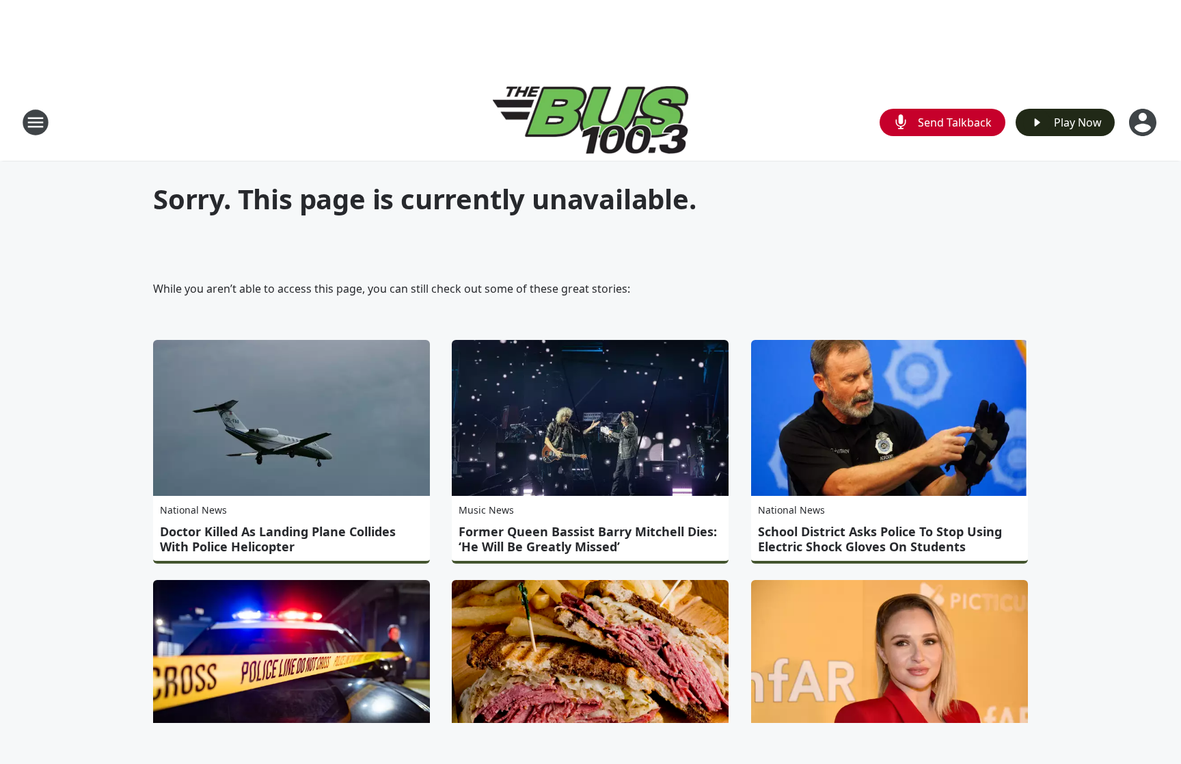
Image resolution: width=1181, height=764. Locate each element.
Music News (486, 509)
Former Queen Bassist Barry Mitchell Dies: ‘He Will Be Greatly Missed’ (588, 539)
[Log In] (1144, 122)
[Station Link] (591, 122)
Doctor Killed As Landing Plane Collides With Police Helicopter (278, 539)
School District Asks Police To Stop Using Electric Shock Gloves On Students (880, 539)
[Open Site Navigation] (35, 122)
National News (193, 509)
